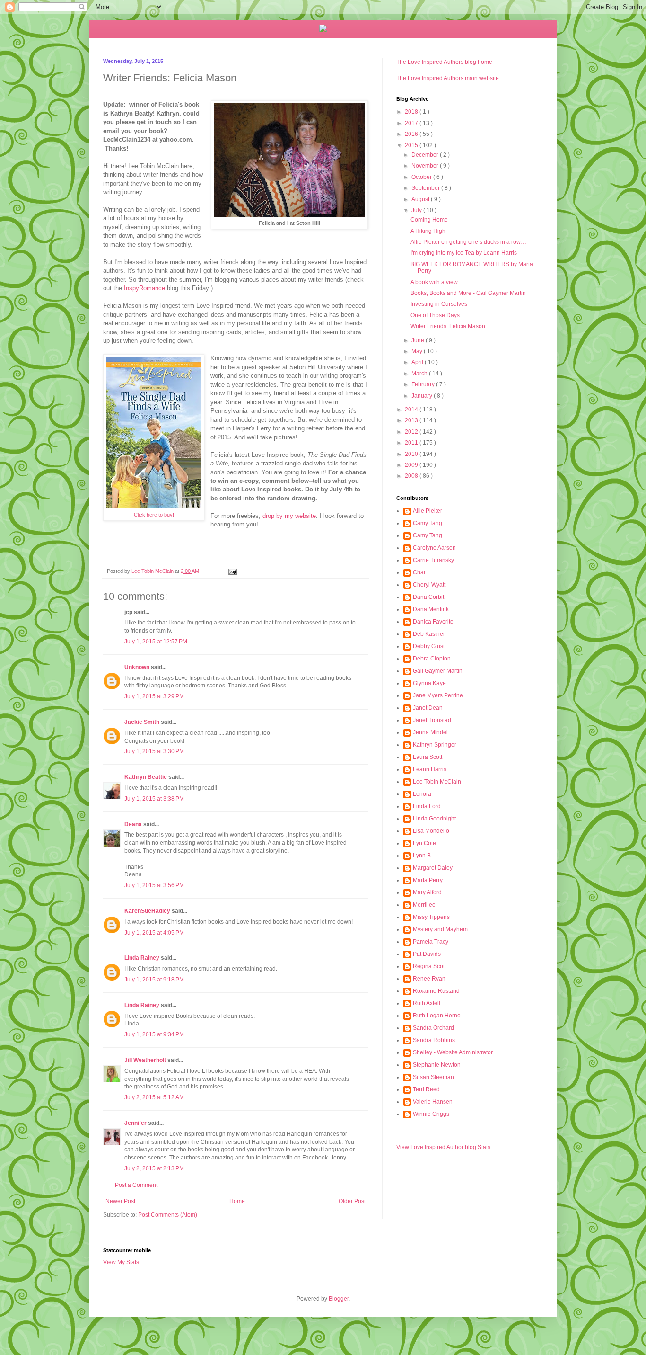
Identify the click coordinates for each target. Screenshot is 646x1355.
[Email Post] (232, 571)
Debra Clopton (432, 658)
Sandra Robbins (434, 1040)
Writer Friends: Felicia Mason (447, 326)
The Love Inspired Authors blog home (444, 62)
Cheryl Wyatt (429, 584)
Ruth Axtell (426, 1003)
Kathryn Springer (434, 744)
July (417, 210)
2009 (412, 465)
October (422, 177)
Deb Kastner (429, 634)
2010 (412, 454)
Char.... (422, 572)
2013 (412, 420)
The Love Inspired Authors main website (447, 78)
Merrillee (424, 904)
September (426, 188)
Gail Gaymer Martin (438, 671)
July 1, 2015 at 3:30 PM (154, 751)
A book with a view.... (436, 282)
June (418, 340)
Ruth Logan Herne (437, 1015)
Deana (133, 824)
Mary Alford (427, 892)
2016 (412, 134)
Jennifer (135, 1123)
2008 (412, 475)
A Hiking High (427, 231)
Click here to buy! (154, 514)
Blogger (339, 1298)
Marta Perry (428, 880)
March (420, 373)
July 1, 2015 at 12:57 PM (155, 641)
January (422, 395)
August (421, 199)
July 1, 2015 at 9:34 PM (154, 1034)
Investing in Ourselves (438, 304)
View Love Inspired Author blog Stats (443, 1147)
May (417, 351)
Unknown (136, 667)
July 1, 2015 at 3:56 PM (154, 885)
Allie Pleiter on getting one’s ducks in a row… (468, 242)
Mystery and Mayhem (440, 929)
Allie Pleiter (427, 511)
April (418, 362)
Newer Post (120, 1201)
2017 (412, 123)
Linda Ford (427, 806)
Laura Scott (427, 757)
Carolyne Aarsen (434, 547)
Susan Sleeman (433, 1077)
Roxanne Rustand (436, 991)
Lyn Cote (424, 843)
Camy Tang (427, 523)
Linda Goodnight (434, 818)
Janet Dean (428, 707)
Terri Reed (426, 1089)
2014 (412, 409)
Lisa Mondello (431, 831)
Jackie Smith (141, 722)
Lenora (422, 794)
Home (237, 1201)
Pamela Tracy (430, 941)
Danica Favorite (433, 621)
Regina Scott (429, 966)
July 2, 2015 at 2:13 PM (154, 1168)
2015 (412, 145)
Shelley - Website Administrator (453, 1052)
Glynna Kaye (429, 683)
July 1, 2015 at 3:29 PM (154, 696)
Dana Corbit (428, 597)
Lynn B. (422, 855)
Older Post (352, 1201)
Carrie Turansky (433, 560)
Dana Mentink (431, 609)
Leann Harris (429, 769)
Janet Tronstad (432, 720)
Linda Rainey (141, 957)
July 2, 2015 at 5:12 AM (154, 1097)
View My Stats (121, 1262)
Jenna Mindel (430, 732)
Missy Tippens (431, 917)
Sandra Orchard (433, 1028)
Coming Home (429, 219)
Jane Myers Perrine (438, 695)
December (425, 155)
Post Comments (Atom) (167, 1215)
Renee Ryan (429, 978)
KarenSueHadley (147, 911)
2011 (412, 442)
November (425, 165)
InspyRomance (144, 288)
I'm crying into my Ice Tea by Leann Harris (463, 253)
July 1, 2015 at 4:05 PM (154, 932)
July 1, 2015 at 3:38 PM (154, 798)
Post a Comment (136, 1185)
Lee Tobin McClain (437, 781)
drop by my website (289, 515)
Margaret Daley (433, 868)
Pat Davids (427, 954)
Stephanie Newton (437, 1064)
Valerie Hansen (433, 1101)
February (423, 384)
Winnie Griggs (431, 1114)
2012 (412, 431)
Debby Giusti (429, 646)
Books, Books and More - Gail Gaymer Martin (468, 293)
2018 (412, 111)
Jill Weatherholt (145, 1060)
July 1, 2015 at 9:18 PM (154, 979)
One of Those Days (435, 315)
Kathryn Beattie (145, 777)
